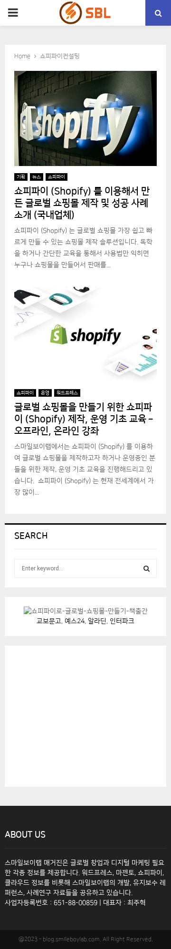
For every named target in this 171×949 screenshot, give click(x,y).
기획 (21, 177)
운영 (45, 393)
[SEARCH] (146, 568)
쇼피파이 (56, 177)
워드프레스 (67, 393)
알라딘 (97, 621)
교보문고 (49, 621)
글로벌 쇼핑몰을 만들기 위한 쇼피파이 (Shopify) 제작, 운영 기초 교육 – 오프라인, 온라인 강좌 (83, 419)
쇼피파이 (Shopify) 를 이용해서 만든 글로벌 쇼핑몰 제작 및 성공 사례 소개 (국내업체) (82, 203)
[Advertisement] (85, 714)
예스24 (75, 621)
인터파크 (122, 621)
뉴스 (36, 177)
